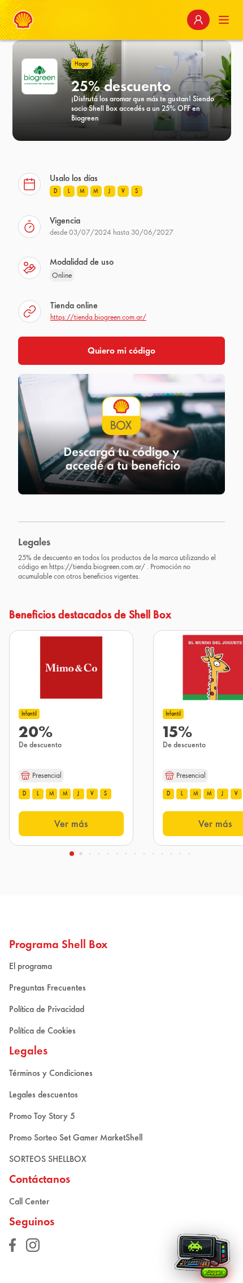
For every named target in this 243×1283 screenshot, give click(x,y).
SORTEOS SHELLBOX (47, 1158)
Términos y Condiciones (51, 1072)
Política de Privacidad (46, 1009)
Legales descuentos (43, 1094)
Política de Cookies (42, 1030)
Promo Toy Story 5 (42, 1115)
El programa (30, 966)
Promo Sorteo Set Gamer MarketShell (75, 1137)
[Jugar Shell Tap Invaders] (202, 1252)
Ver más (71, 823)
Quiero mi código (121, 350)
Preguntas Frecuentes (47, 987)
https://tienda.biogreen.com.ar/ (98, 317)
